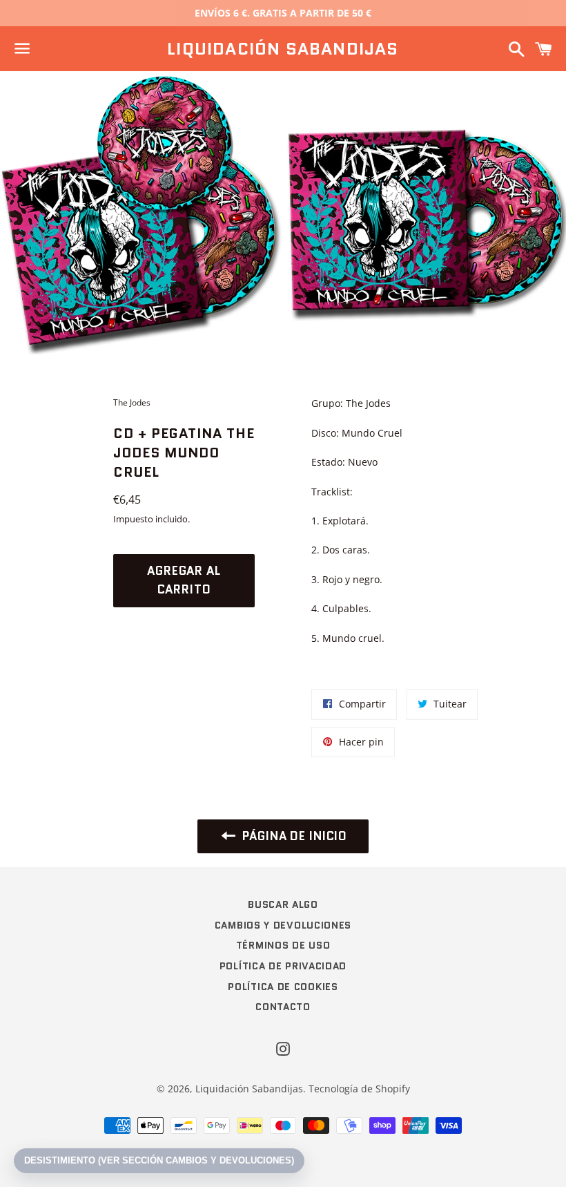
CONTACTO (283, 1007)
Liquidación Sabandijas (282, 49)
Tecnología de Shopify (359, 1088)
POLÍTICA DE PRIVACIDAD (283, 966)
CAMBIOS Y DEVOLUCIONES (283, 925)
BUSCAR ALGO (283, 904)
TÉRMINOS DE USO (283, 945)
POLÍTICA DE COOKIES (283, 987)
